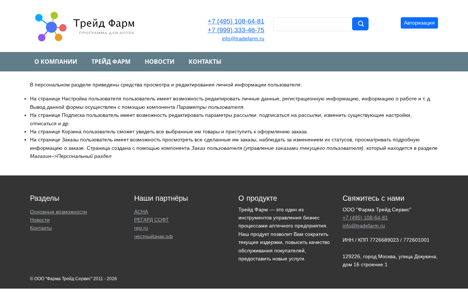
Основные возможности (58, 212)
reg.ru (141, 228)
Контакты (205, 62)
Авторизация (419, 23)
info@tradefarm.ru (243, 38)
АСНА (141, 212)
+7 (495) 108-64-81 (236, 21)
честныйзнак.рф (153, 236)
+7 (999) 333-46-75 (236, 30)
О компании (55, 62)
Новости (159, 62)
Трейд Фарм (111, 62)
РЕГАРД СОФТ (151, 220)
